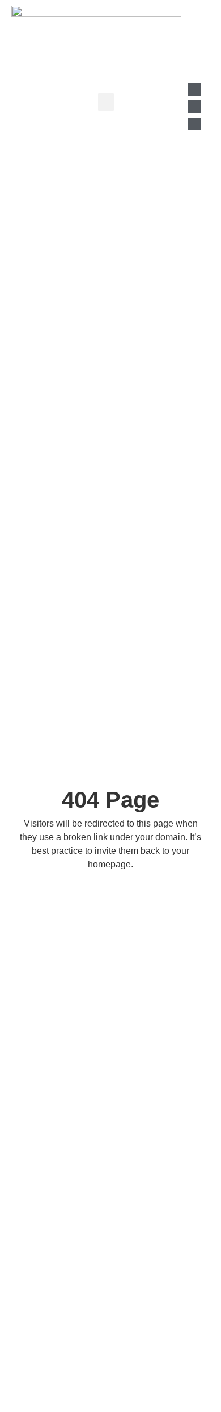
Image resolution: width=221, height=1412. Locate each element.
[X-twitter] (194, 124)
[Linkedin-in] (194, 89)
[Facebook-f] (194, 106)
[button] (106, 102)
